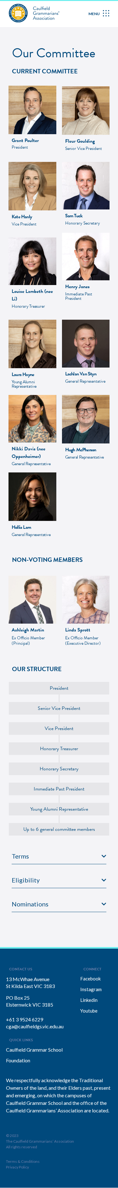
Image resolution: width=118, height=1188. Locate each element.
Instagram (91, 989)
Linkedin (89, 1000)
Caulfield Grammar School (34, 1050)
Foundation (18, 1060)
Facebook (90, 978)
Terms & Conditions (23, 1161)
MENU (94, 13)
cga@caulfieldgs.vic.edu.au (35, 1026)
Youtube (89, 1011)
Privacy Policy (17, 1167)
